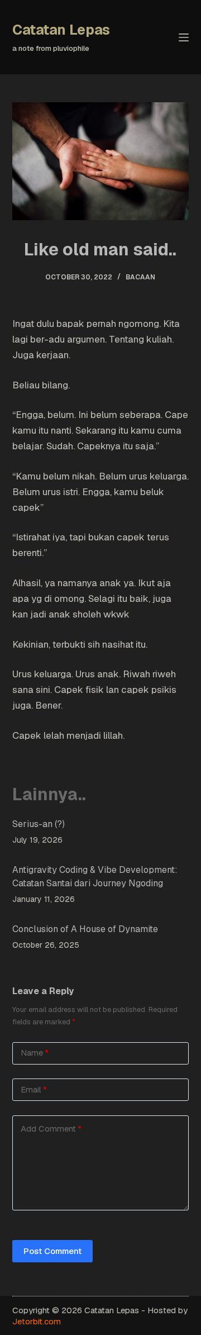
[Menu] (184, 37)
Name (35, 1052)
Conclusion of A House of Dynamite (85, 929)
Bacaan (140, 277)
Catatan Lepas (61, 30)
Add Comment (51, 1128)
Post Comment (52, 1251)
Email (34, 1089)
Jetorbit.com (36, 1321)
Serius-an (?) (38, 824)
